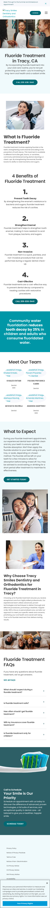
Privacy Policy (11, 848)
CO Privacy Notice (13, 870)
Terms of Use (11, 857)
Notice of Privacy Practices (16, 853)
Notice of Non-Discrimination (17, 861)
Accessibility (11, 879)
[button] (46, 13)
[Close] (47, 883)
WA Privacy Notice (13, 874)
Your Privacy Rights (25, 903)
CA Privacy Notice (13, 866)
